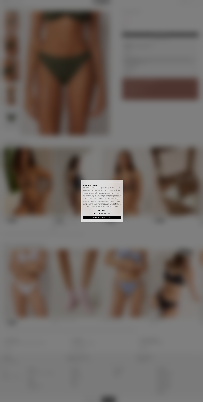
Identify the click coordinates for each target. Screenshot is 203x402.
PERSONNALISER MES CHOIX (102, 213)
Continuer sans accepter (114, 182)
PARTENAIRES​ (102, 210)
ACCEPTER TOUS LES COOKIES (102, 217)
